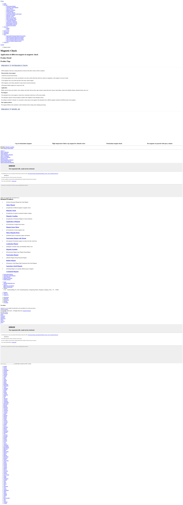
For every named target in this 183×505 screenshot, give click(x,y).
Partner (8, 28)
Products (5, 5)
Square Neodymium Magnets (7, 162)
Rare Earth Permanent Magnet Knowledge (16, 35)
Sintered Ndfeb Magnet (6, 161)
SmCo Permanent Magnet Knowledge (15, 38)
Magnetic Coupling (10, 15)
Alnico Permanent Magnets (7, 154)
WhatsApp (3, 318)
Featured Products (27, 310)
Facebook (3, 316)
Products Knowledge (11, 25)
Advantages (6, 32)
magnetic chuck (4, 158)
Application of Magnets (11, 21)
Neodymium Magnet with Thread (13, 14)
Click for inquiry (4, 313)
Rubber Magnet (9, 11)
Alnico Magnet (9, 8)
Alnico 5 (3, 150)
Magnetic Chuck (10, 16)
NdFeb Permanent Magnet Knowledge (15, 37)
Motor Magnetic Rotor (11, 19)
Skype (2, 322)
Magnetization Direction (11, 23)
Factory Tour (6, 30)
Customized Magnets (11, 20)
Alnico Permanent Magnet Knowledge (15, 39)
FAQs (7, 29)
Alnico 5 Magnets (5, 152)
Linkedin (3, 317)
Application (6, 33)
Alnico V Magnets (5, 156)
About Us (5, 26)
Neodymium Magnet (11, 6)
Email (2, 314)
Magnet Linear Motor (11, 17)
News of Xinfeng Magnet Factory (14, 41)
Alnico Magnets (4, 153)
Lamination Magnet (10, 12)
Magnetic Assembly (10, 10)
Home (4, 3)
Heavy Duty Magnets (5, 157)
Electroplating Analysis (11, 24)
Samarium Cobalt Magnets (12, 7)
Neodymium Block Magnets (7, 159)
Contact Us (6, 42)
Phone (2, 319)
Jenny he (3, 321)
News (4, 34)
